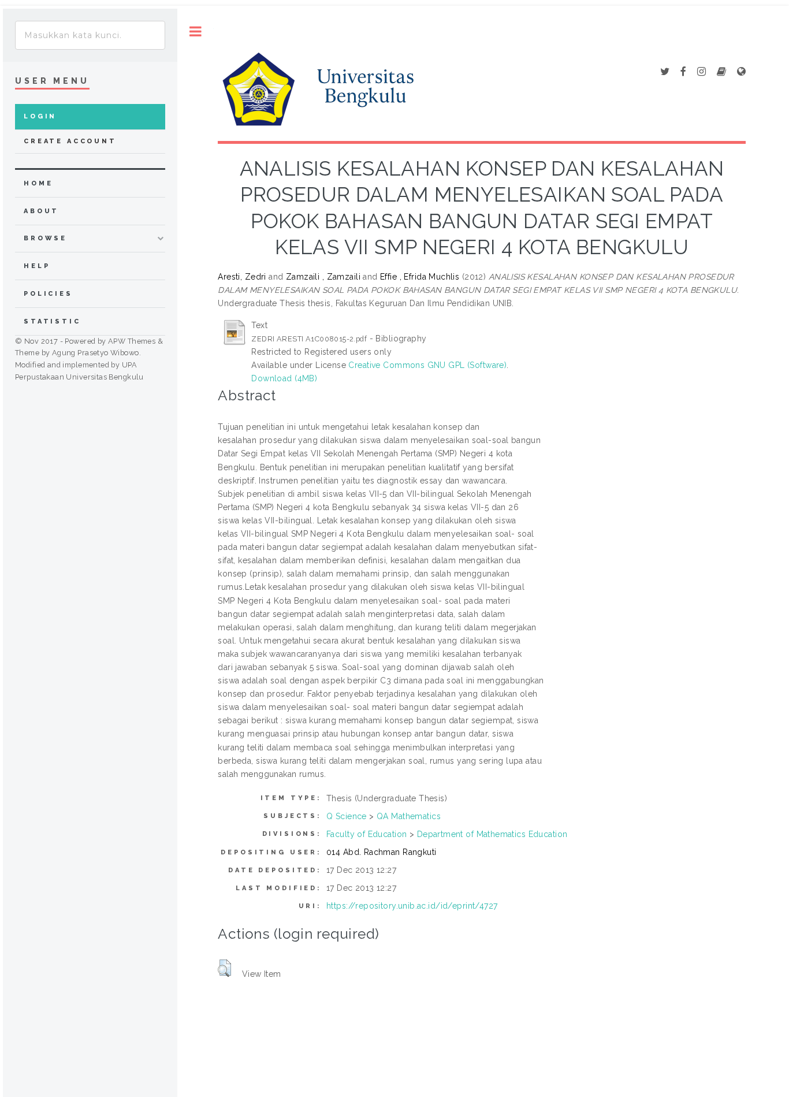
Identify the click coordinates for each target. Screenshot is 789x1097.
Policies (48, 294)
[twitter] (664, 72)
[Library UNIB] (741, 72)
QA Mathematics (409, 816)
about (41, 211)
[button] (224, 968)
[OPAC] (721, 72)
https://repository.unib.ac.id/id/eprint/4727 (411, 905)
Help (37, 266)
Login (40, 116)
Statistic (52, 321)
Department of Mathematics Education (492, 834)
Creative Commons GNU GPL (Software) (427, 365)
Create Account (70, 141)
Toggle (195, 31)
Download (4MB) (284, 378)
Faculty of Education (366, 834)
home (38, 183)
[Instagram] (701, 72)
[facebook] (683, 72)
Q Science (346, 816)
